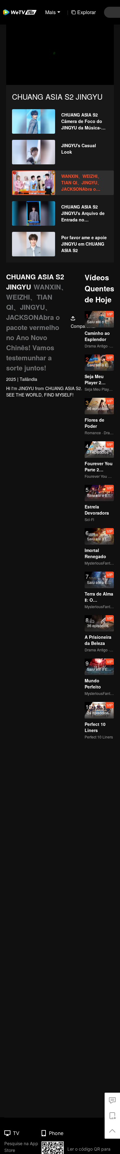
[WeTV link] (20, 12)
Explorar (86, 12)
